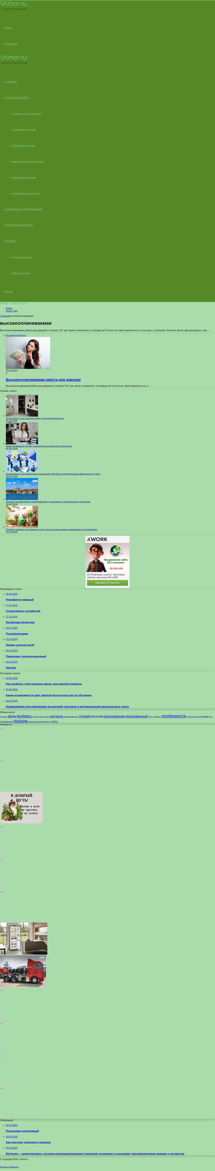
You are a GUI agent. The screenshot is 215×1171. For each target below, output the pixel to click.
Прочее (11, 241)
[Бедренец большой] (21, 921)
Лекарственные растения (25, 193)
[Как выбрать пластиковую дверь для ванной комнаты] (22, 416)
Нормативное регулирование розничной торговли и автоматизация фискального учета (53, 474)
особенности (173, 716)
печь (211, 717)
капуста (35, 717)
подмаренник (6, 721)
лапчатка (56, 716)
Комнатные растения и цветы (28, 161)
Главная (4, 316)
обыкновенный (136, 716)
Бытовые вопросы (22, 257)
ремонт (46, 722)
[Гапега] (21, 855)
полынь (20, 720)
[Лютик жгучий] (21, 888)
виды (12, 716)
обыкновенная (114, 716)
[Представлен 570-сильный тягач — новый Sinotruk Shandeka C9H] (23, 986)
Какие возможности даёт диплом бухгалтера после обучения (39, 446)
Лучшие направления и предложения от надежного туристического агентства (48, 502)
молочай (97, 716)
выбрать (24, 716)
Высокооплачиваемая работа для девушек (43, 380)
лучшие (85, 716)
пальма (204, 716)
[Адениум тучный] (24, 757)
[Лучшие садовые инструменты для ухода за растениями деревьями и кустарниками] (22, 527)
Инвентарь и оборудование (24, 209)
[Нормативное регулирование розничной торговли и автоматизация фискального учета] (22, 471)
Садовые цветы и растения (27, 113)
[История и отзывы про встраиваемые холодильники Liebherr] (23, 954)
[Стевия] (21, 1117)
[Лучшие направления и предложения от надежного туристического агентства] (22, 499)
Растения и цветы (18, 98)
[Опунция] (21, 790)
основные (157, 717)
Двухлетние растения (23, 145)
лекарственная (71, 716)
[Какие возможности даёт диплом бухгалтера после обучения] (22, 443)
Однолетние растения (24, 129)
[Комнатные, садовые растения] (13, 9)
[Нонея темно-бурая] (21, 1085)
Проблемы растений (19, 225)
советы (54, 721)
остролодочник (193, 717)
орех (150, 717)
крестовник (44, 717)
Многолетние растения (24, 177)
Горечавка (4, 717)
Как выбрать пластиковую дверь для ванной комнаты (35, 418)
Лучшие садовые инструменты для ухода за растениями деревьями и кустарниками (51, 529)
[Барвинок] (21, 1019)
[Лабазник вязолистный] (21, 1052)
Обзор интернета (21, 273)
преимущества (36, 721)
